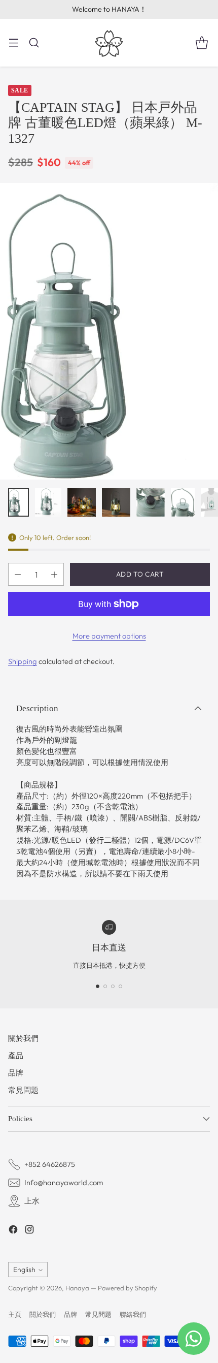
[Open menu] (13, 42)
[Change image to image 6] (183, 502)
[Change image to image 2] (48, 502)
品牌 (15, 1072)
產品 (15, 1055)
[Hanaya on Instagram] (29, 1231)
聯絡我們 (133, 1314)
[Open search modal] (33, 42)
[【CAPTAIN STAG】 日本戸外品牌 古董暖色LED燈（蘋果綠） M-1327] (109, 331)
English (24, 1269)
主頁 (14, 1314)
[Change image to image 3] (81, 502)
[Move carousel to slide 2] (105, 986)
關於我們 (23, 1038)
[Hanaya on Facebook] (13, 1231)
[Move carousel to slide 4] (120, 986)
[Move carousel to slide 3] (113, 986)
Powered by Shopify (127, 1288)
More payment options (109, 636)
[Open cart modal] (201, 42)
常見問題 (23, 1090)
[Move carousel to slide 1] (97, 986)
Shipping (22, 661)
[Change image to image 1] (18, 502)
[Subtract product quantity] (18, 574)
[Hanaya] (109, 43)
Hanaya (77, 1288)
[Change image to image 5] (150, 502)
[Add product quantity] (54, 574)
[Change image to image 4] (116, 502)
